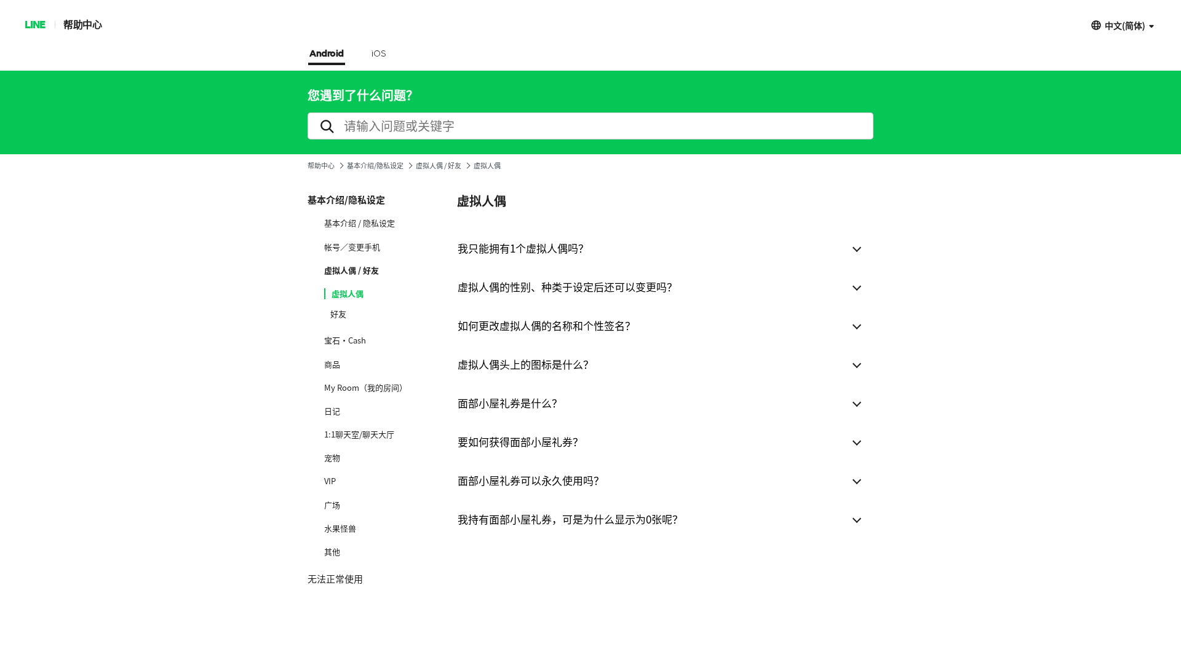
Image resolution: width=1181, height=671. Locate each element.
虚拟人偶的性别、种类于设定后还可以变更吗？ (567, 286)
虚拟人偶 (348, 293)
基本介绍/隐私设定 (375, 165)
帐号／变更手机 (352, 247)
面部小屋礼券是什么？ (510, 402)
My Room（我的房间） (365, 387)
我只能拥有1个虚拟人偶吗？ (523, 248)
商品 (332, 364)
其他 (332, 551)
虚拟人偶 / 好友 (438, 165)
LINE (35, 24)
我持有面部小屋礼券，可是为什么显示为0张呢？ (570, 519)
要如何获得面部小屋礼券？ (520, 441)
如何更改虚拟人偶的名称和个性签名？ (546, 325)
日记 (332, 411)
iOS (378, 54)
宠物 (332, 457)
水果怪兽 (340, 528)
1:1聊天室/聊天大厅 (359, 434)
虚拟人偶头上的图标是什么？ (526, 364)
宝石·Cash (345, 340)
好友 (338, 314)
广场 (332, 505)
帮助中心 (82, 24)
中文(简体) (1125, 25)
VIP (330, 481)
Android (326, 54)
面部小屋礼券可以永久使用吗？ (531, 480)
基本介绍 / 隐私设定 (359, 223)
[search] (590, 125)
